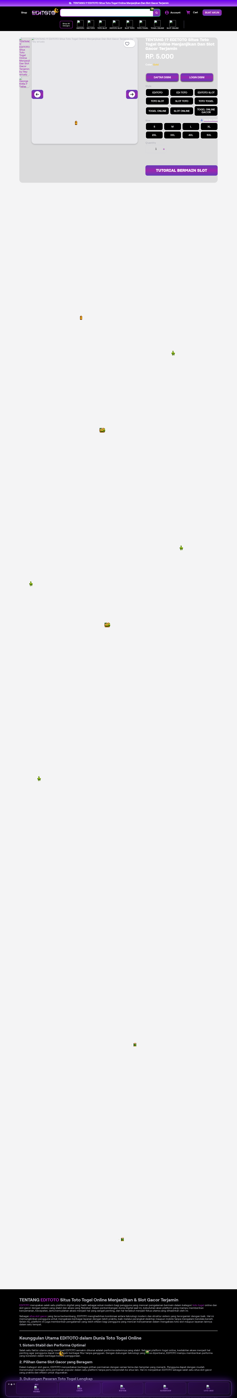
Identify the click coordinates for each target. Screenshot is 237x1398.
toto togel (198, 1305)
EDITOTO (49, 1299)
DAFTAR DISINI (162, 77)
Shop (24, 12)
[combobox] (106, 12)
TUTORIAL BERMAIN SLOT (181, 170)
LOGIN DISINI (196, 77)
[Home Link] (44, 13)
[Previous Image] (37, 94)
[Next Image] (132, 94)
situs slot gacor (38, 1316)
